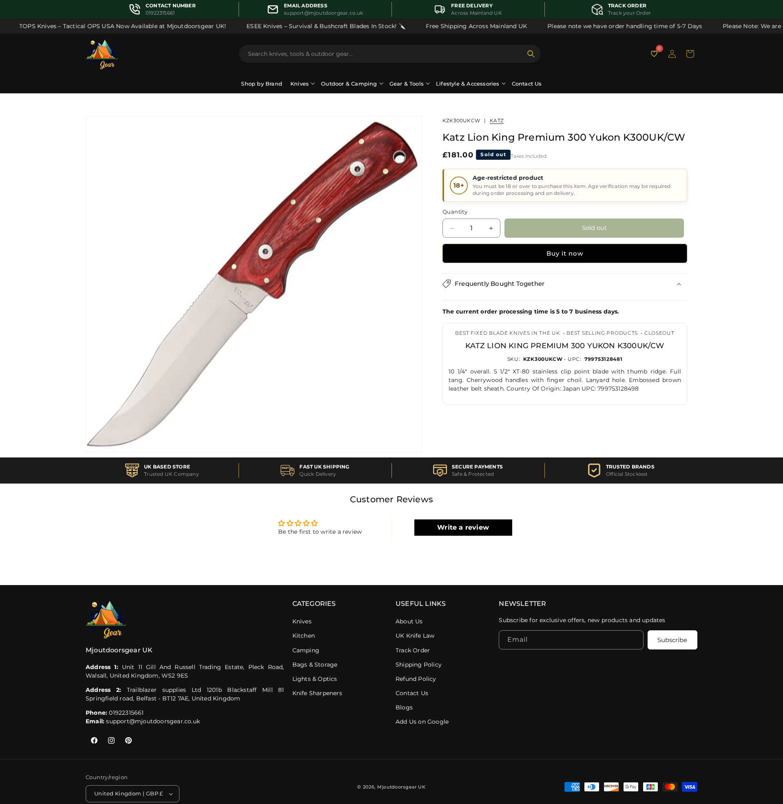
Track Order (413, 650)
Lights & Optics (314, 679)
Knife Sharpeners (317, 693)
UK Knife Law (415, 635)
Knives (302, 621)
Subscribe (672, 640)
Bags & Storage (315, 664)
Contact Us (527, 83)
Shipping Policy (419, 664)
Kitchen (303, 635)
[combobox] (385, 54)
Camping (305, 650)
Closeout (659, 333)
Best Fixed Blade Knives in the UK (507, 333)
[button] (690, 54)
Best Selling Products (602, 333)
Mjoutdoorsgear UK (401, 787)
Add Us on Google (422, 721)
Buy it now (564, 253)
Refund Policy (416, 679)
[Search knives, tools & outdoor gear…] (530, 53)
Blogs (404, 707)
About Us (409, 621)
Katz (497, 120)
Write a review (463, 527)
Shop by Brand (261, 83)
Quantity (454, 212)
